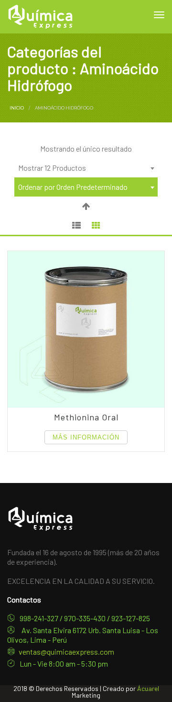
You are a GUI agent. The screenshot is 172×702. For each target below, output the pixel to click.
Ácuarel (148, 688)
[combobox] (86, 167)
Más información (86, 437)
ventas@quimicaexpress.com (66, 651)
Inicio (17, 107)
